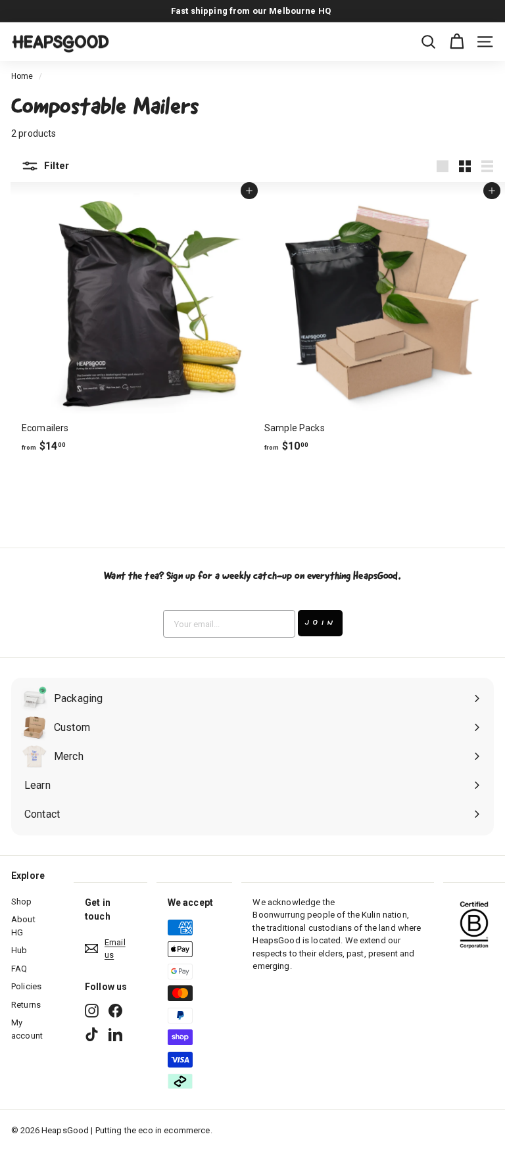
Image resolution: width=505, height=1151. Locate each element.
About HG (23, 925)
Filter (55, 166)
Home (22, 76)
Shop (21, 901)
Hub (19, 950)
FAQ (19, 969)
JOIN (320, 623)
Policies (26, 986)
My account (27, 1029)
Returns (26, 1005)
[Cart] (456, 41)
